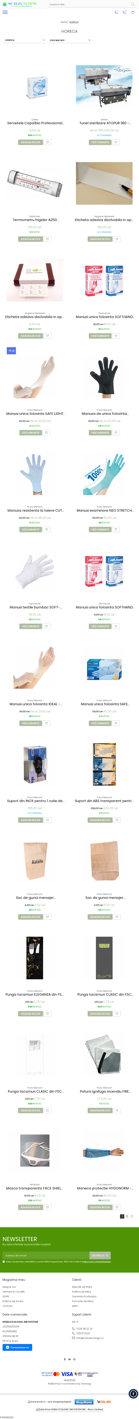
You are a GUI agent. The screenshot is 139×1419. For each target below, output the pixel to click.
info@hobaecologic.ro (90, 1338)
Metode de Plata (82, 1287)
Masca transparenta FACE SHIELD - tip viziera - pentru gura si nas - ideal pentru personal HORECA (35, 1188)
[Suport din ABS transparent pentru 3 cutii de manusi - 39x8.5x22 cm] (104, 764)
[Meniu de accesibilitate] (133, 1394)
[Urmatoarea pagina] (132, 1216)
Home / (65, 22)
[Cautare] (133, 4)
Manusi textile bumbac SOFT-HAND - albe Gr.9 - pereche (35, 607)
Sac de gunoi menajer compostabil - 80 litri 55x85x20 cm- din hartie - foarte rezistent (35, 898)
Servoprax (104, 313)
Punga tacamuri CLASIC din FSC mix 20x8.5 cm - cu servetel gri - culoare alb (35, 1091)
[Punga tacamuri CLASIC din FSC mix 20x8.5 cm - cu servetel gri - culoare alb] (34, 1055)
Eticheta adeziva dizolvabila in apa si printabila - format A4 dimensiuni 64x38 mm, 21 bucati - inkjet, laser (34, 317)
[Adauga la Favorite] (47, 142)
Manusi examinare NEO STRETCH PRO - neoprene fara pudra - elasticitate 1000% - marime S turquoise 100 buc (104, 510)
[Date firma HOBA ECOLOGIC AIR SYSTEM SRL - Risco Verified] (69, 1409)
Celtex (34, 119)
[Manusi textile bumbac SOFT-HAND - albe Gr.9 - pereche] (34, 570)
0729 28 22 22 (84, 1329)
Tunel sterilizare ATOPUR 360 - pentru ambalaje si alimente (104, 123)
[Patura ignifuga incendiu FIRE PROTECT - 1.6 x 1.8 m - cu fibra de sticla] (104, 1055)
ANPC (75, 1306)
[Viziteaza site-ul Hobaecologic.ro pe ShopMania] (84, 1402)
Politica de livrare (13, 1301)
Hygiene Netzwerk (104, 216)
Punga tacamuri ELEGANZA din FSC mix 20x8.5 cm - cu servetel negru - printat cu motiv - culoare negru (34, 995)
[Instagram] (74, 1359)
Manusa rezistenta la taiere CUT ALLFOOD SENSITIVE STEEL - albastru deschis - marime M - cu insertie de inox (35, 510)
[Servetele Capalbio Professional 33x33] (34, 86)
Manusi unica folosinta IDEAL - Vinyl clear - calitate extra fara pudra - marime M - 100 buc (35, 704)
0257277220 (83, 1333)
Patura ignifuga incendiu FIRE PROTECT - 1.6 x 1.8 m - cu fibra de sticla (104, 1091)
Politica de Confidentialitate (96, 1261)
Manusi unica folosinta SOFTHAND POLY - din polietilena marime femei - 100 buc (104, 607)
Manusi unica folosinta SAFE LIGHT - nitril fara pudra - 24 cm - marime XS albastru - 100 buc (34, 414)
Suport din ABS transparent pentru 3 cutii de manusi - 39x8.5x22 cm (104, 801)
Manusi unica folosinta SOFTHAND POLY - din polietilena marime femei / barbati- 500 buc (104, 317)
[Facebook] (65, 1359)
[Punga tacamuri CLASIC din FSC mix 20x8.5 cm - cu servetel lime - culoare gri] (104, 958)
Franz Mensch (34, 410)
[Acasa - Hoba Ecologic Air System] (19, 4)
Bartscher (34, 216)
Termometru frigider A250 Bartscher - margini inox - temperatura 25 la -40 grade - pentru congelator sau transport (35, 220)
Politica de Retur (81, 1291)
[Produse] (5, 13)
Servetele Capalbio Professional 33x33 (34, 123)
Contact (8, 1306)
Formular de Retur (83, 1301)
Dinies (104, 119)
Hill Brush (35, 1184)
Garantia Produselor (84, 1296)
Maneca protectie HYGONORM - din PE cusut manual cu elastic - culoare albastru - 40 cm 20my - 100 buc (104, 1188)
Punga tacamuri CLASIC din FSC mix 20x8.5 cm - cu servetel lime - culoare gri (104, 995)
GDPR (6, 1296)
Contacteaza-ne (20, 1347)
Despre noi (9, 1287)
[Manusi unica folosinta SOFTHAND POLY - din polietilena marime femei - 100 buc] (104, 570)
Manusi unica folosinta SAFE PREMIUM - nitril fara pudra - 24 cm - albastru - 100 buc (104, 704)
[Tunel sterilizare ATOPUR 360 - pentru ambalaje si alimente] (104, 86)
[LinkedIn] (69, 1359)
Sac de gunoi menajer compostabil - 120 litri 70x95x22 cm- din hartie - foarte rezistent (104, 898)
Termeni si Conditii (14, 1291)
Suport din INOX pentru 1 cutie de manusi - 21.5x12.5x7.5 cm (35, 801)
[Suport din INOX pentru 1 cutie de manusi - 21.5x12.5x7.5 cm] (34, 764)
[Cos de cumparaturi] (132, 12)
